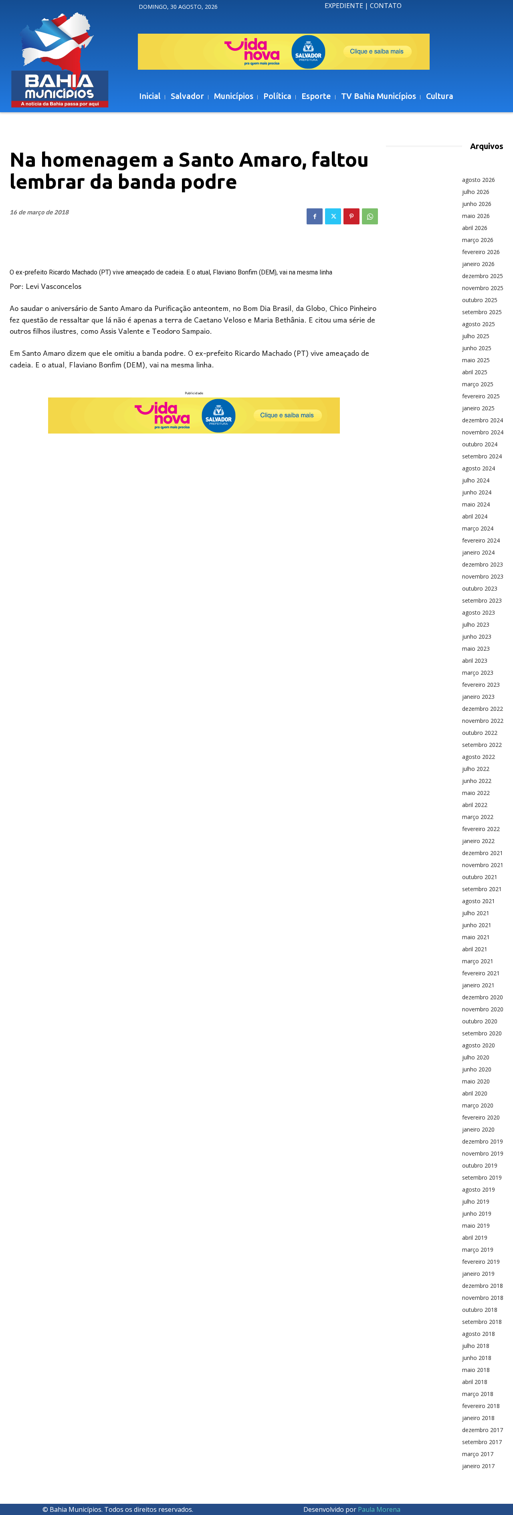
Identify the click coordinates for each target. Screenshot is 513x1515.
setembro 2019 (482, 1177)
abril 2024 (474, 516)
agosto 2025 (478, 324)
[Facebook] (315, 216)
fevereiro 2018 (481, 1406)
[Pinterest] (351, 216)
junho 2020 (476, 1069)
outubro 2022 (479, 732)
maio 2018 (476, 1370)
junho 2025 (476, 348)
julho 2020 (475, 1057)
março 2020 (477, 1105)
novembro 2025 (482, 288)
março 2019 (477, 1249)
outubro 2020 (479, 1021)
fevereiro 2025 (481, 396)
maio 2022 (476, 793)
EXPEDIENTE (344, 5)
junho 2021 (476, 925)
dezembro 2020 (482, 997)
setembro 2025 (482, 312)
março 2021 (477, 961)
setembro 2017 (482, 1442)
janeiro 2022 (478, 841)
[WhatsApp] (370, 216)
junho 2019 (476, 1213)
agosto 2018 (478, 1333)
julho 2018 (475, 1346)
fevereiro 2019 (481, 1261)
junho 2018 (476, 1358)
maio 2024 (476, 504)
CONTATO (386, 5)
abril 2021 (474, 949)
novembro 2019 (482, 1153)
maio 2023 (476, 648)
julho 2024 (475, 480)
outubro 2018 (479, 1309)
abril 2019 (474, 1237)
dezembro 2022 (482, 708)
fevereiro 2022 (481, 829)
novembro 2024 (482, 432)
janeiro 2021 (478, 985)
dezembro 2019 (482, 1141)
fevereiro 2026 (481, 252)
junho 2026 (476, 204)
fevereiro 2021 (481, 973)
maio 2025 (476, 360)
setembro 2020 (482, 1033)
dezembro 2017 (482, 1430)
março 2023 (477, 672)
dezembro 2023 (482, 564)
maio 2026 (476, 216)
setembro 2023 (482, 600)
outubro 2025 (479, 300)
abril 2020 (474, 1093)
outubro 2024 (479, 444)
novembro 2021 (482, 865)
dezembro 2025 (482, 276)
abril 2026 (474, 228)
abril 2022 (474, 805)
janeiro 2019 (478, 1273)
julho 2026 (475, 192)
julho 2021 (475, 913)
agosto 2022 (478, 757)
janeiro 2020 (478, 1129)
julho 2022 (475, 769)
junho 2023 (476, 636)
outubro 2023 (479, 588)
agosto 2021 (478, 901)
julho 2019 (475, 1201)
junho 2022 (476, 781)
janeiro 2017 (478, 1466)
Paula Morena (379, 1509)
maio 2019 (476, 1225)
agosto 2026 (478, 180)
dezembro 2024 (482, 420)
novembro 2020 (482, 1009)
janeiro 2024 (478, 552)
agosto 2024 (478, 468)
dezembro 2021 (482, 853)
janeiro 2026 (478, 264)
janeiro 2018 (478, 1418)
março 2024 (477, 528)
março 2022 (477, 817)
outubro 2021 (479, 877)
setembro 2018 (482, 1321)
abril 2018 (474, 1382)
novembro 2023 (482, 576)
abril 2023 (474, 660)
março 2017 (477, 1454)
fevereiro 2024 (481, 540)
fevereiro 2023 (481, 684)
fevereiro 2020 (481, 1117)
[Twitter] (333, 216)
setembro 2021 (482, 889)
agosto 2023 (478, 612)
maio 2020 (476, 1081)
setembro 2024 (482, 456)
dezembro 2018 (482, 1285)
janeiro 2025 (478, 408)
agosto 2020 (478, 1045)
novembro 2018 (482, 1297)
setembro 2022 (482, 744)
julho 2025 (475, 336)
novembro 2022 (482, 720)
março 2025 (477, 384)
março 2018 (477, 1394)
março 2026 (477, 240)
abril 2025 (474, 372)
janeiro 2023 (478, 696)
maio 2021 (476, 937)
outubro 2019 (479, 1165)
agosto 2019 (478, 1189)
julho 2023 (475, 624)
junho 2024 (476, 492)
